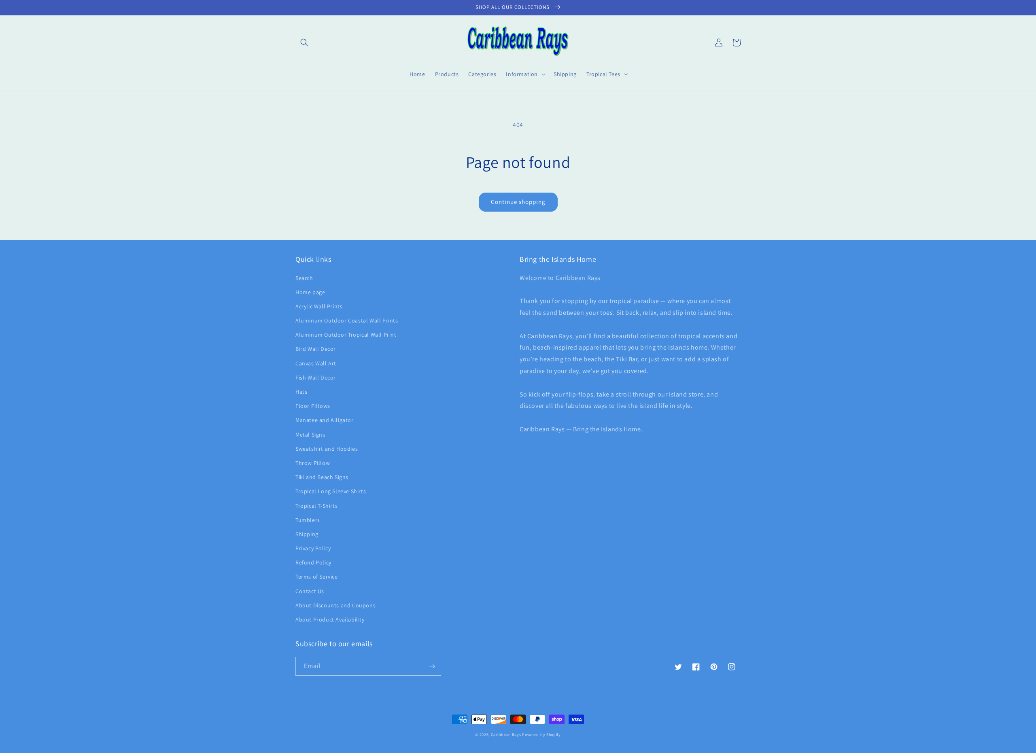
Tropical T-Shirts (316, 505)
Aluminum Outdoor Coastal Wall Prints (346, 320)
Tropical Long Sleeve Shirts (330, 491)
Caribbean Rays (506, 734)
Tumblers (307, 520)
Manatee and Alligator (324, 420)
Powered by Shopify (541, 734)
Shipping (306, 534)
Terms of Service (316, 576)
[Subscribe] (432, 666)
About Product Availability (330, 619)
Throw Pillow (312, 463)
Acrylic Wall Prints (318, 306)
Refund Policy (313, 562)
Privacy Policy (313, 548)
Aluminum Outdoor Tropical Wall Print (346, 334)
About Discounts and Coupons (335, 605)
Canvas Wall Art (315, 363)
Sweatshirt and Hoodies (326, 448)
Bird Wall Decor (315, 348)
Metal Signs (310, 434)
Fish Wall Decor (315, 377)
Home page (310, 292)
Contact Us (309, 591)
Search (304, 278)
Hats (301, 391)
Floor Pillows (312, 405)
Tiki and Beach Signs (321, 477)
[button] (304, 42)
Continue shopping (518, 202)
